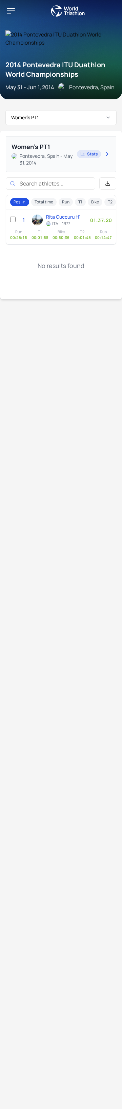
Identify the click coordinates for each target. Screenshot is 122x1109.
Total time (44, 202)
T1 (80, 202)
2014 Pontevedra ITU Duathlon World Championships (55, 69)
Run (65, 202)
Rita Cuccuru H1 (63, 217)
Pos (17, 202)
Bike (95, 202)
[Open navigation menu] (11, 11)
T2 (110, 202)
